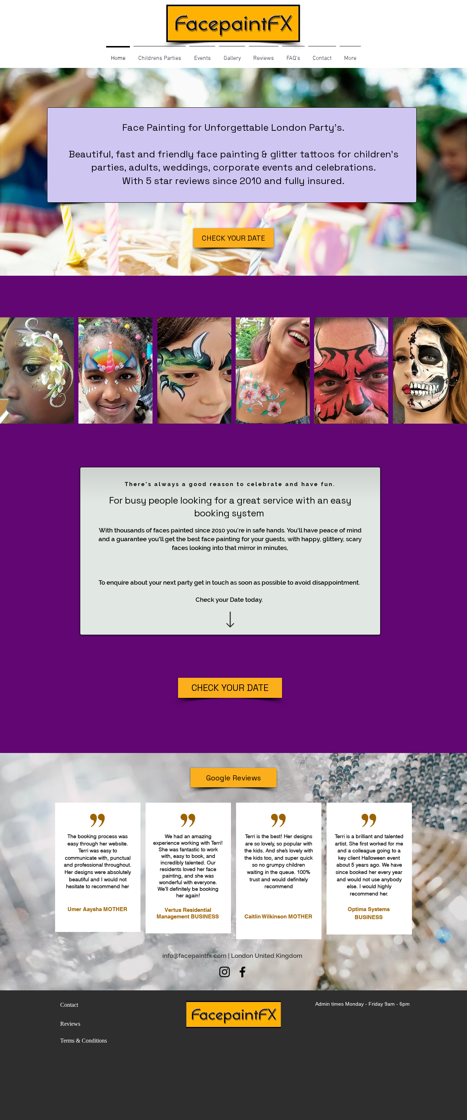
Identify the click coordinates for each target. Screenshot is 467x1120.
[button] (37, 370)
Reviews (70, 1024)
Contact (69, 1005)
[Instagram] (224, 972)
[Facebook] (242, 972)
